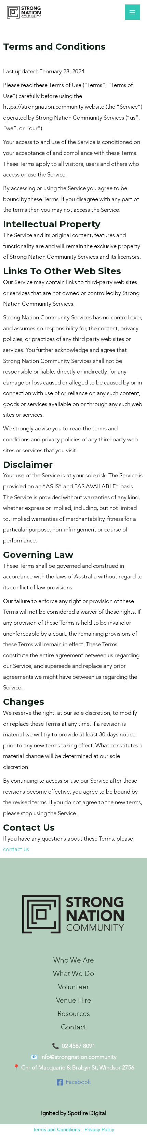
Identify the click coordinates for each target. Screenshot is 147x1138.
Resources (73, 1013)
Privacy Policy (99, 1129)
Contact (73, 1027)
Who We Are (73, 960)
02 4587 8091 (78, 1046)
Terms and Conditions (56, 1129)
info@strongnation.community (78, 1057)
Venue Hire (73, 1000)
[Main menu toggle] (133, 12)
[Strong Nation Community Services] (24, 12)
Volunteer (73, 987)
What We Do (73, 973)
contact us (16, 849)
